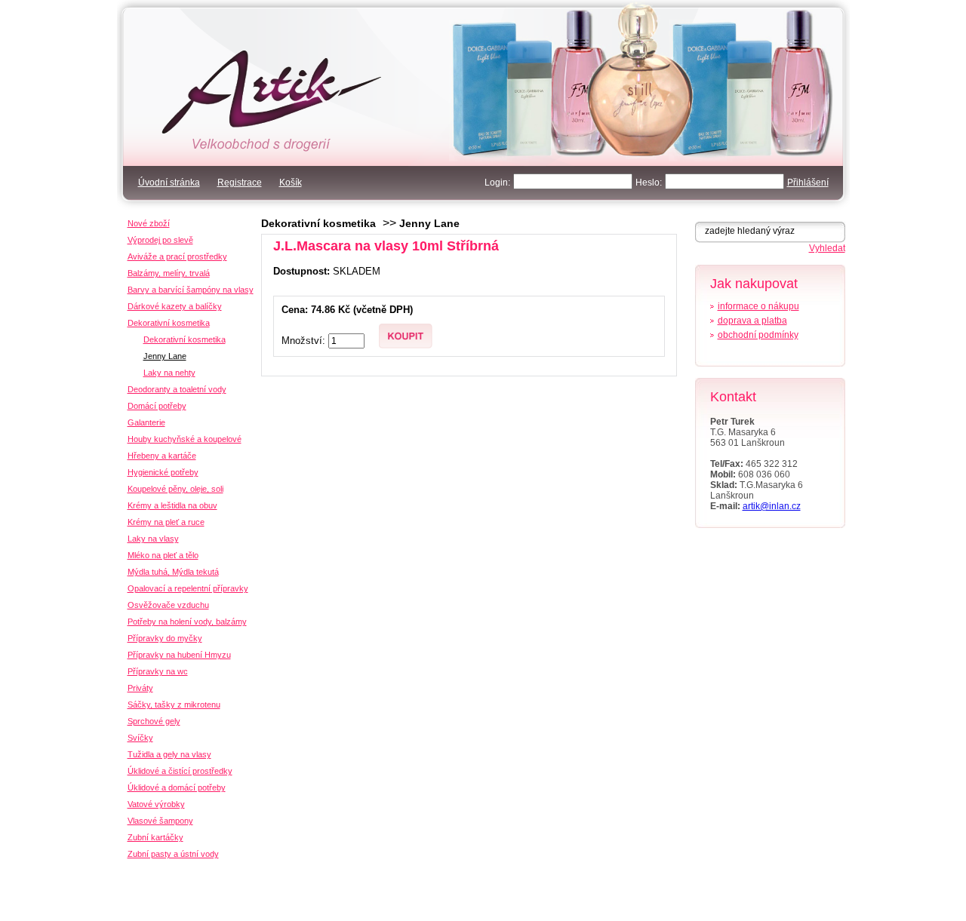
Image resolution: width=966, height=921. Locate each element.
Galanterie (146, 422)
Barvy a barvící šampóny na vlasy (191, 289)
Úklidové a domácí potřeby (177, 787)
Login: (497, 182)
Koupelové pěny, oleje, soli (175, 488)
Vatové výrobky (156, 804)
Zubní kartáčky (155, 837)
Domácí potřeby (157, 405)
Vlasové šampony (160, 820)
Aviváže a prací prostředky (177, 256)
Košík (290, 182)
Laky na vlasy (153, 538)
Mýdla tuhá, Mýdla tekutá (173, 571)
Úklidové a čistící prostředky (180, 770)
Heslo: (648, 182)
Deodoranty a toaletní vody (177, 389)
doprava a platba (752, 320)
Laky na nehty (169, 372)
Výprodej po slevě (160, 239)
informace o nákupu (758, 306)
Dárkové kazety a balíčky (175, 306)
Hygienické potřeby (163, 472)
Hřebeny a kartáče (162, 455)
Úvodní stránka (169, 182)
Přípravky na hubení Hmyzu (179, 654)
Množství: (304, 340)
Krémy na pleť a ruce (166, 522)
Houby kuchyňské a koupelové (185, 439)
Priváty (140, 687)
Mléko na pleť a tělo (163, 555)
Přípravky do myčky (165, 638)
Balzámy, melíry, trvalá (169, 273)
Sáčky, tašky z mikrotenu (174, 704)
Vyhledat (827, 248)
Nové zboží (149, 223)
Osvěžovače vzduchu (168, 604)
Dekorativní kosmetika (318, 223)
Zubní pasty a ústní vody (173, 853)
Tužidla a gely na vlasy (169, 754)
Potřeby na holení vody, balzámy (187, 621)
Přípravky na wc (158, 671)
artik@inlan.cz (772, 506)
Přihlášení (808, 182)
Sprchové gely (154, 721)
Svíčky (140, 737)
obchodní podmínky (758, 335)
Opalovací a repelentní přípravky (188, 588)
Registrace (239, 182)
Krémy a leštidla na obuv (172, 505)
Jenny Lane (429, 223)
